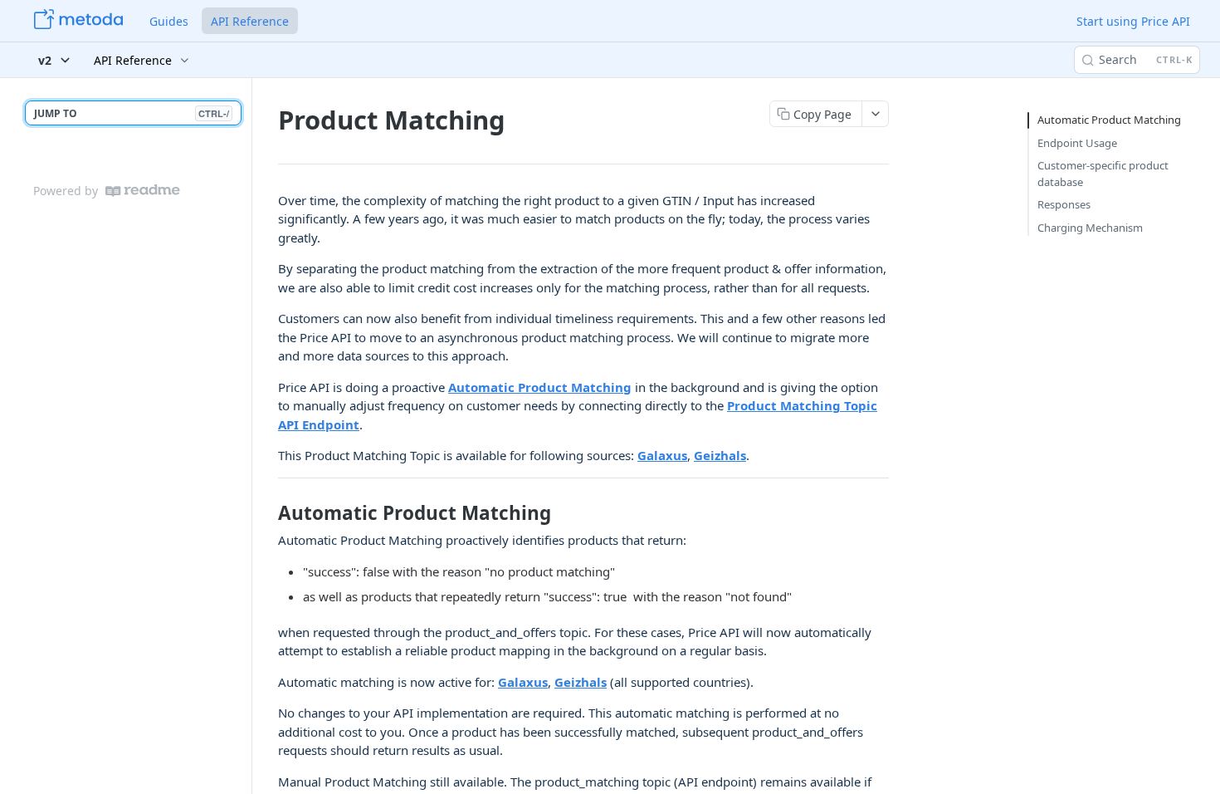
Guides (168, 21)
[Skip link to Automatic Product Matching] (267, 513)
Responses (1064, 204)
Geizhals (720, 455)
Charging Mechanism (1090, 227)
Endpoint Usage (1077, 142)
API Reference (250, 21)
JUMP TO (131, 113)
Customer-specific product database (1103, 173)
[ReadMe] (142, 190)
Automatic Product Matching (540, 387)
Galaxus (662, 455)
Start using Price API (1133, 21)
